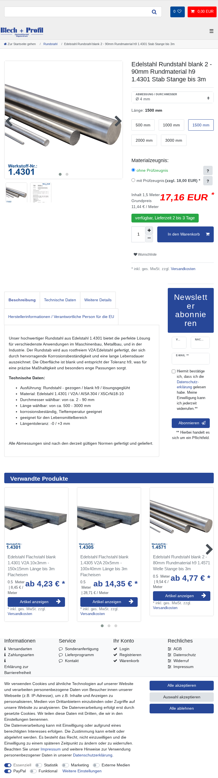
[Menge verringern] (149, 238)
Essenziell (22, 765)
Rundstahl (50, 44)
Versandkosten (182, 269)
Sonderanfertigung (81, 648)
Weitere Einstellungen (82, 771)
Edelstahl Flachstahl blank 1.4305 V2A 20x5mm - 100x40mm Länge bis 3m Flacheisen (104, 565)
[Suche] (154, 12)
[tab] (22, 300)
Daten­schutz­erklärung (92, 755)
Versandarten (20, 648)
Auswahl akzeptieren (181, 697)
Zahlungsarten (21, 654)
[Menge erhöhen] (149, 230)
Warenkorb (129, 660)
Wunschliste (147, 254)
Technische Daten (60, 300)
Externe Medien (116, 765)
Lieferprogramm (79, 654)
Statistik (51, 765)
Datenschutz (184, 654)
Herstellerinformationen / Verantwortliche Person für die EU (61, 316)
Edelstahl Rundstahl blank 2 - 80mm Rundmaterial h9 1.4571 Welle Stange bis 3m (181, 562)
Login (124, 648)
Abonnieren (189, 423)
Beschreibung (22, 300)
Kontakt (72, 660)
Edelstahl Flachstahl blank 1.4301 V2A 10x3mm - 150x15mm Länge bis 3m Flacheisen (32, 565)
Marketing (80, 765)
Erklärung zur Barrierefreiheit (17, 669)
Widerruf (181, 660)
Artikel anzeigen (34, 601)
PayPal (19, 771)
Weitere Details (98, 300)
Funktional (48, 771)
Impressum (183, 666)
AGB (177, 648)
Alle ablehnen (181, 708)
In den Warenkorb (184, 234)
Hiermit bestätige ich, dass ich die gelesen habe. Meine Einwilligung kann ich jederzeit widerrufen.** (191, 390)
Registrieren (130, 654)
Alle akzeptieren (181, 685)
